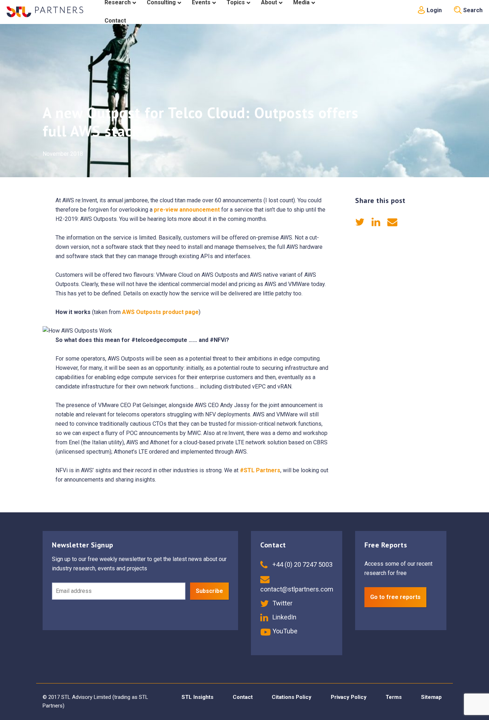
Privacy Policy (349, 697)
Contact (243, 697)
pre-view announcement (187, 209)
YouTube (284, 631)
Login (433, 10)
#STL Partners (260, 470)
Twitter (281, 603)
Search (472, 10)
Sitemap (431, 697)
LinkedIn (283, 617)
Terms (394, 697)
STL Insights (197, 697)
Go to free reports (395, 597)
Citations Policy (291, 697)
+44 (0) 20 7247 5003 (302, 564)
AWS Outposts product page (160, 312)
